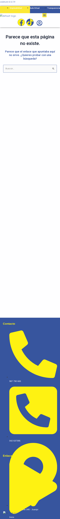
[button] (44, 15)
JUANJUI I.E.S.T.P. (8, 1)
